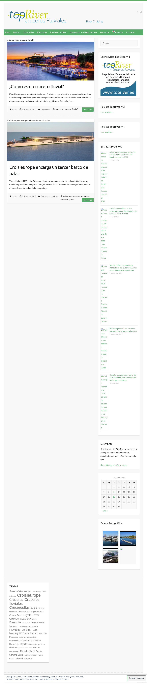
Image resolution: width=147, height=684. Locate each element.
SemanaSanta (30, 655)
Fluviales (14, 629)
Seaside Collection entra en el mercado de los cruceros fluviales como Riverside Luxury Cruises (123, 267)
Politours (13, 647)
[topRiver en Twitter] (141, 12)
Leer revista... (106, 112)
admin (14, 109)
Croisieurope (46, 196)
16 (114, 497)
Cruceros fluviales (24, 602)
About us (119, 32)
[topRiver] (54, 17)
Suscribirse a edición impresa (113, 465)
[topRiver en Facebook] (137, 12)
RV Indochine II (27, 651)
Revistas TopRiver (58, 32)
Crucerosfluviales (23, 607)
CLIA (44, 592)
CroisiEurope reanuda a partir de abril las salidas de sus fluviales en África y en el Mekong (123, 377)
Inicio (7, 32)
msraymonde (14, 641)
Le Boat (26, 629)
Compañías (29, 32)
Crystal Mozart (24, 612)
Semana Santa (16, 655)
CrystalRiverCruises (28, 619)
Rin (34, 647)
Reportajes (42, 32)
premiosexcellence (25, 648)
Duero (33, 623)
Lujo (35, 630)
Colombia (12, 596)
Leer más (88, 109)
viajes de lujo (28, 658)
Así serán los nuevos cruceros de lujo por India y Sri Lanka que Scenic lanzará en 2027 (123, 154)
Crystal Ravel (15, 615)
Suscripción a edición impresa (83, 32)
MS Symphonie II (26, 641)
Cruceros (16, 600)
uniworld (19, 658)
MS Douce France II (28, 633)
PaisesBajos (32, 644)
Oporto (23, 644)
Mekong (13, 633)
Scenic (39, 651)
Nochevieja (14, 644)
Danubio (15, 622)
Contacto (130, 32)
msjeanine (22, 637)
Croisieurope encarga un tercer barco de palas (48, 170)
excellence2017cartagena (29, 626)
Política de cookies (60, 679)
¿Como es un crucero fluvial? (36, 86)
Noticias (16, 32)
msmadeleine (31, 637)
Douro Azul (26, 623)
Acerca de (104, 32)
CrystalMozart (37, 612)
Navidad (37, 640)
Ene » (105, 511)
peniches (41, 644)
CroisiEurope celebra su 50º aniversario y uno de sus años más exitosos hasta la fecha (123, 211)
